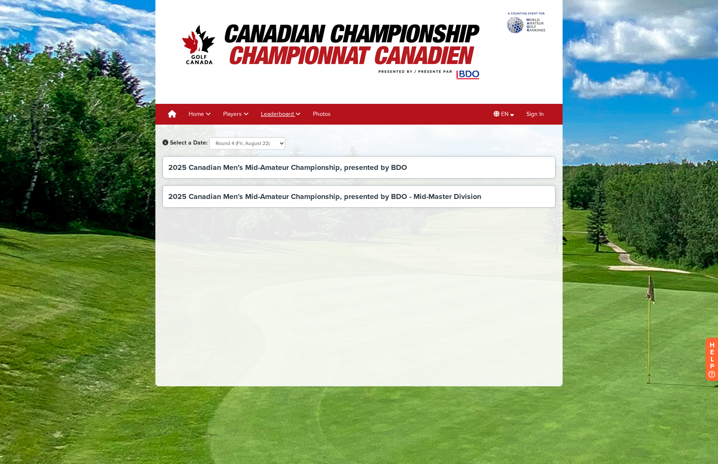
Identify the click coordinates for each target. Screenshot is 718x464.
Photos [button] (322, 114)
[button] (503, 114)
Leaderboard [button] (278, 114)
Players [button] (233, 114)
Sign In (535, 114)
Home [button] (197, 114)
